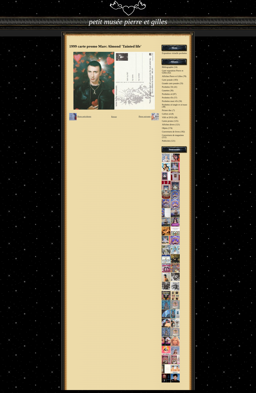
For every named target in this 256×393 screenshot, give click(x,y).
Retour (114, 117)
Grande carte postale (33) (172, 83)
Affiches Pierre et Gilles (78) (174, 76)
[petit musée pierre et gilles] (128, 8)
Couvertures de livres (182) (173, 132)
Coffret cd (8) (168, 114)
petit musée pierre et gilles (128, 21)
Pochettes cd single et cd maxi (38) (174, 106)
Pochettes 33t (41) (169, 87)
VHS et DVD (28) (169, 117)
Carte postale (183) (170, 80)
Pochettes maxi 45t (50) (172, 101)
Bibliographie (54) (169, 67)
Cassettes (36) (167, 90)
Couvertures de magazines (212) (173, 136)
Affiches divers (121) (171, 124)
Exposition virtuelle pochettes (174, 53)
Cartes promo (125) (170, 121)
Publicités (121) (168, 141)
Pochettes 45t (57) (169, 98)
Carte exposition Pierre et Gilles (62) (172, 72)
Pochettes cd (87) (169, 94)
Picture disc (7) (168, 110)
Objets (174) (167, 128)
